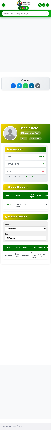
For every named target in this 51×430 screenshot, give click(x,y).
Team (7, 234)
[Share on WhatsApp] (25, 85)
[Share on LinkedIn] (31, 85)
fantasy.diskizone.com (34, 177)
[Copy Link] (37, 85)
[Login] (43, 5)
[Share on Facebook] (13, 85)
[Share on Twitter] (19, 85)
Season (8, 224)
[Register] (47, 5)
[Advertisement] (25, 44)
